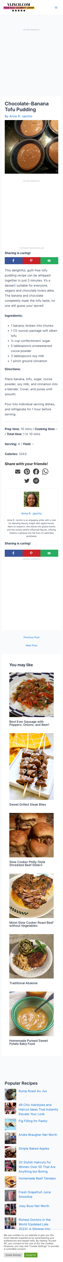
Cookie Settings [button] (13, 1255)
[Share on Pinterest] (27, 472)
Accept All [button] (31, 1255)
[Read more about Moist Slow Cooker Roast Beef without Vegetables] (31, 895)
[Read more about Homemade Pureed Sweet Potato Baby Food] (31, 1013)
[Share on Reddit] (36, 481)
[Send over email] (49, 260)
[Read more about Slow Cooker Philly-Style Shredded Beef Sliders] (31, 835)
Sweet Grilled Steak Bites (27, 804)
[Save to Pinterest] (32, 260)
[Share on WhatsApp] (45, 472)
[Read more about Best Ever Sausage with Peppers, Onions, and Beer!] (31, 695)
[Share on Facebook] (14, 260)
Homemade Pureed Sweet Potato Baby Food (28, 1042)
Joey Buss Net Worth (34, 1206)
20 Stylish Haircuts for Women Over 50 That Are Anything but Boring (37, 1166)
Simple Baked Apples (34, 1148)
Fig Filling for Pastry (33, 1121)
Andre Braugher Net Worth (38, 1135)
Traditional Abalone (23, 983)
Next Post (31, 645)
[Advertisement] (31, 63)
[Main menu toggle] (56, 7)
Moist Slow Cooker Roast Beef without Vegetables (31, 924)
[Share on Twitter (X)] (27, 481)
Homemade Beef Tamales (37, 1178)
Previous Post (31, 637)
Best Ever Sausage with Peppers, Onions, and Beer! (29, 723)
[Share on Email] (18, 472)
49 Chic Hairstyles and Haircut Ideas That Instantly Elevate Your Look (38, 1109)
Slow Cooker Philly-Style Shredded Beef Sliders (27, 863)
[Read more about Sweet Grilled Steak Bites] (31, 766)
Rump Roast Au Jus (33, 1091)
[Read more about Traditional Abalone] (31, 956)
